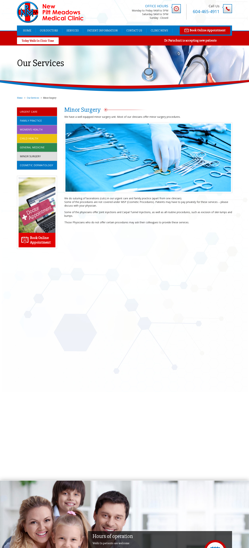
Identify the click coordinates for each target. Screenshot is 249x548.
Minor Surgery (30, 156)
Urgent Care (28, 111)
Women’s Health (31, 129)
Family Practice (31, 120)
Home (27, 30)
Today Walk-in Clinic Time (38, 41)
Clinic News (159, 30)
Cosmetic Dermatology (36, 165)
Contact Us (134, 30)
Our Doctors (49, 30)
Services (73, 30)
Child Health (29, 138)
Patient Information (102, 30)
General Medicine (32, 147)
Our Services (33, 97)
